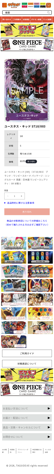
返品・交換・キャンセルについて (22, 427)
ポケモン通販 (36, 19)
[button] (4, 5)
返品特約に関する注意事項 (20, 202)
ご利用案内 (17, 19)
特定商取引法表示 (37, 450)
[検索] (48, 12)
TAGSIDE (21, 465)
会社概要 (4, 450)
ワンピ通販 (47, 19)
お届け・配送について (15, 418)
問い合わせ (7, 19)
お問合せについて (13, 436)
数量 (6, 190)
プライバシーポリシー (23, 450)
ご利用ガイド (27, 353)
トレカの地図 (48, 450)
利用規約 (12, 450)
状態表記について (27, 363)
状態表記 (26, 19)
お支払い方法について (15, 408)
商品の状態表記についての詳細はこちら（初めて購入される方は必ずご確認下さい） (27, 222)
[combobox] (27, 12)
